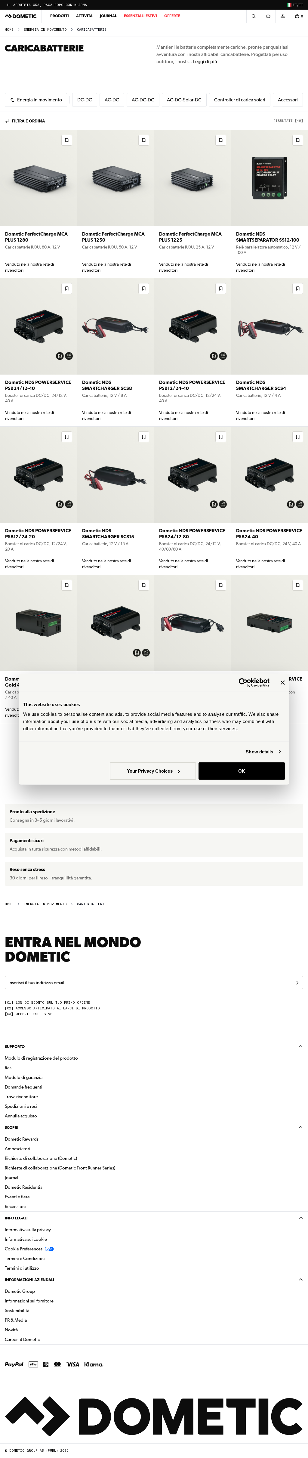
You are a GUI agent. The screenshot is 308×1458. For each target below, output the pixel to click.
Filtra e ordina (28, 121)
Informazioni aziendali (29, 1279)
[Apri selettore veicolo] (268, 16)
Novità (30, 1330)
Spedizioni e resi (21, 1106)
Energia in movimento (45, 29)
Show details (259, 751)
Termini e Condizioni (25, 1258)
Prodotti (59, 16)
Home (9, 29)
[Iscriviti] (297, 982)
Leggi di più (205, 61)
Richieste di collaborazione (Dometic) (41, 1158)
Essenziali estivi (140, 16)
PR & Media (35, 1320)
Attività (84, 16)
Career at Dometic (41, 1339)
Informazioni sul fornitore (29, 1301)
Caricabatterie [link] (91, 29)
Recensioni (15, 1206)
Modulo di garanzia (23, 1077)
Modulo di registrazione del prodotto (41, 1058)
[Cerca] (253, 16)
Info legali (16, 1218)
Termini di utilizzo (22, 1268)
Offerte (172, 16)
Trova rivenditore (21, 1096)
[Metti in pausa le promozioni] (8, 4)
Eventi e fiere (17, 1197)
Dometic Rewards (21, 1139)
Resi (9, 1067)
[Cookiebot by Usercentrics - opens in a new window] (243, 682)
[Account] (282, 16)
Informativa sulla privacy (28, 1229)
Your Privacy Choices (150, 770)
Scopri (11, 1127)
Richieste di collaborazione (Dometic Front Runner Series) (60, 1168)
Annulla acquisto (21, 1116)
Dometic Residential (43, 1187)
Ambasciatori (17, 1148)
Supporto (15, 1046)
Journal (108, 16)
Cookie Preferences (23, 1249)
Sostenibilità (17, 1310)
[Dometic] (21, 16)
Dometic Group (39, 1291)
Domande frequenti (23, 1087)
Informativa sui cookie (26, 1239)
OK (241, 770)
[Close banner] (283, 683)
